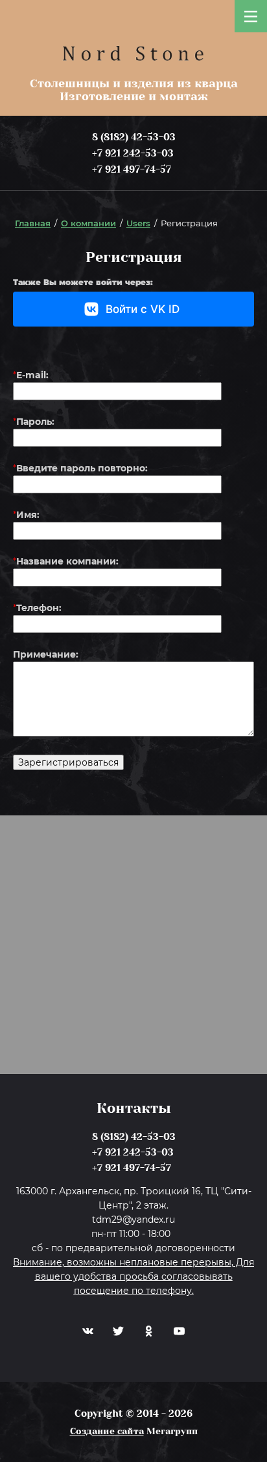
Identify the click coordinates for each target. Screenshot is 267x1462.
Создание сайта (107, 1431)
